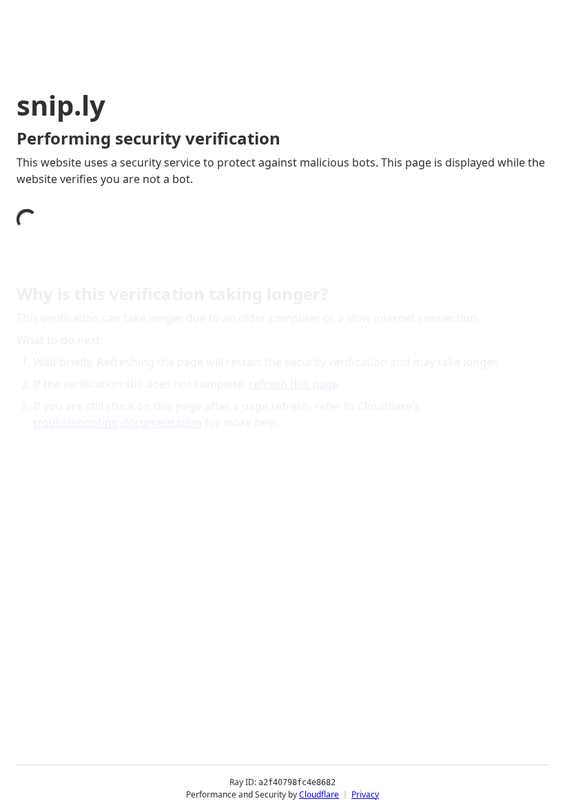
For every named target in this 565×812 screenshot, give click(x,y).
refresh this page (293, 384)
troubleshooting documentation (117, 422)
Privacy (365, 794)
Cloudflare (319, 794)
